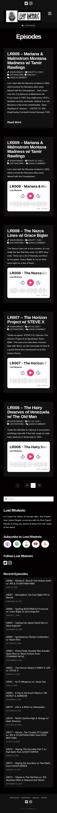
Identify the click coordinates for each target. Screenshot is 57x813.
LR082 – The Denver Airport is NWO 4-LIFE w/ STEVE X (28, 669)
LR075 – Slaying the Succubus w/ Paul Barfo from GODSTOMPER (28, 764)
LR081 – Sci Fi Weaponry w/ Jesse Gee (26, 682)
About (36, 798)
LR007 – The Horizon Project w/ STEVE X (27, 319)
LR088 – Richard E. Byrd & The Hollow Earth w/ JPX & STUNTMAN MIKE (28, 582)
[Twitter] (26, 3)
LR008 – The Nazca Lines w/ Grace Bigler (27, 233)
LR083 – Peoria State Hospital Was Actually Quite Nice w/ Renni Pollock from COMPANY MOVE (28, 654)
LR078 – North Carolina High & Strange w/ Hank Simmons (27, 719)
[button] (50, 13)
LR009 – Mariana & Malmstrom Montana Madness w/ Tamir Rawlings (26, 61)
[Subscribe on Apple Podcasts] (7, 544)
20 (39, 485)
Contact (26, 798)
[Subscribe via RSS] (45, 544)
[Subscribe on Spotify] (17, 544)
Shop (44, 798)
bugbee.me (32, 809)
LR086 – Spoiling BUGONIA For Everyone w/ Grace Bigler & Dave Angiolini (27, 610)
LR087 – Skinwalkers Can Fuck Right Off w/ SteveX (28, 596)
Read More (14, 122)
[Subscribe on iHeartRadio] (36, 544)
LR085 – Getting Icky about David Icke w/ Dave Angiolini (27, 624)
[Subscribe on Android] (26, 544)
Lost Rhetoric (16, 75)
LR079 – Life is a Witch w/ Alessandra (25, 707)
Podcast (30, 75)
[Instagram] (30, 3)
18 (27, 485)
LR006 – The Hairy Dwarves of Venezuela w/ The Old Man (28, 412)
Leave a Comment (18, 78)
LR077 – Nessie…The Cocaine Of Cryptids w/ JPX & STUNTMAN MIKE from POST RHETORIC (27, 735)
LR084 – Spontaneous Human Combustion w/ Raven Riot (27, 638)
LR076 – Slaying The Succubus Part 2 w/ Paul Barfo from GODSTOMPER (26, 750)
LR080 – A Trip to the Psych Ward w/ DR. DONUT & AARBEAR (26, 694)
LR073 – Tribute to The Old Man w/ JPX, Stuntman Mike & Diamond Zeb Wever (26, 778)
